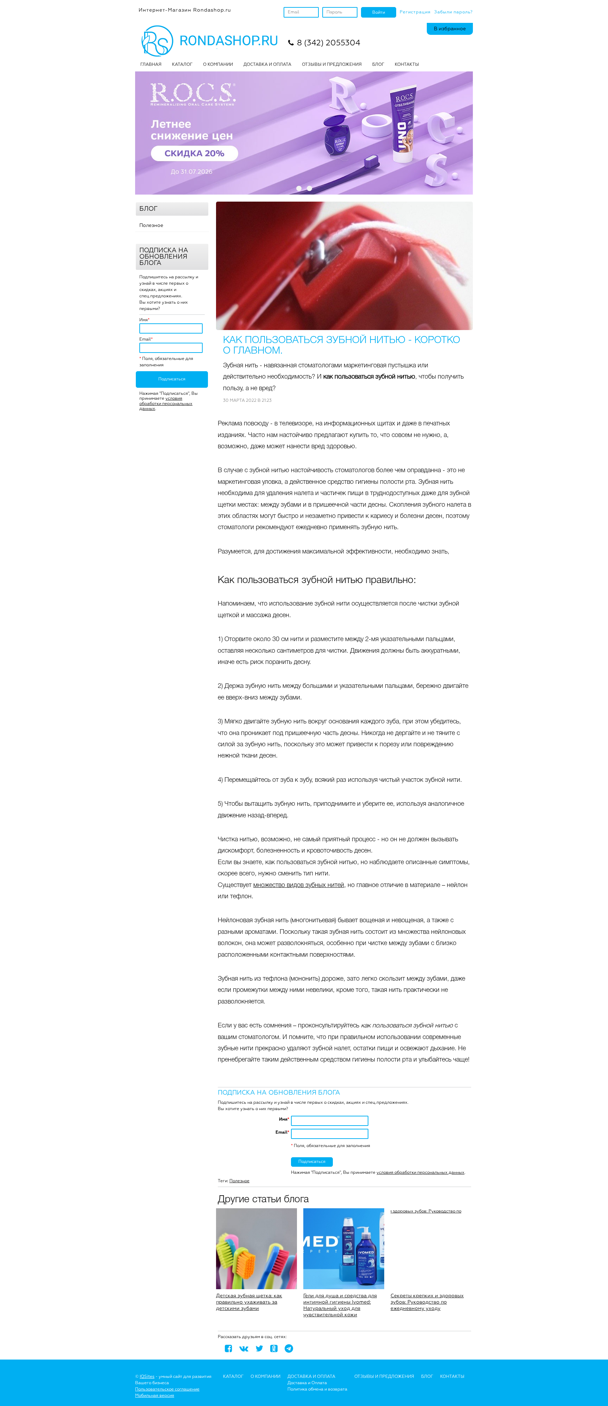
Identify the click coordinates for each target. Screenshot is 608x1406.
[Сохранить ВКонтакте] (243, 1348)
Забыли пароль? (453, 12)
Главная (151, 65)
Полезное (151, 225)
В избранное (450, 28)
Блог (427, 1377)
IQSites (147, 1377)
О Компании (265, 1377)
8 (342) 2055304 (328, 43)
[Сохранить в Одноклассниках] (274, 1348)
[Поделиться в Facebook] (228, 1348)
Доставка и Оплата (307, 1383)
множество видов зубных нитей (298, 885)
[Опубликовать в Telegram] (289, 1348)
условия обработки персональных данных (165, 404)
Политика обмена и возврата (317, 1389)
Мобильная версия (154, 1396)
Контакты (407, 65)
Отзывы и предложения (384, 1377)
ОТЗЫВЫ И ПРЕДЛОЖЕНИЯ (332, 65)
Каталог (182, 65)
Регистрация (415, 12)
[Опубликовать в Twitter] (259, 1348)
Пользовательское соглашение (167, 1389)
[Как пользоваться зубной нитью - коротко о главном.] (344, 266)
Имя (143, 320)
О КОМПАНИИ (218, 65)
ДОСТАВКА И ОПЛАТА (267, 65)
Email (145, 339)
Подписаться (171, 379)
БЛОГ (378, 65)
